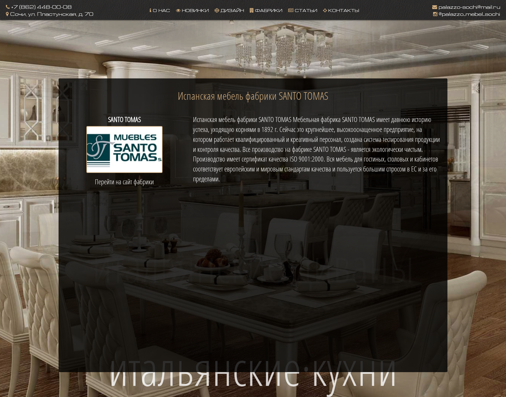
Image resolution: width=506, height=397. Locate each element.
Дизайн (231, 9)
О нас (160, 9)
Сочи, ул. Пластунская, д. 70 (51, 13)
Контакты (343, 9)
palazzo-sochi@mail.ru (468, 6)
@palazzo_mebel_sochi (468, 13)
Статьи (305, 9)
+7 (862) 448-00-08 (41, 6)
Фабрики (268, 9)
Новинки (194, 9)
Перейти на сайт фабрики (124, 181)
